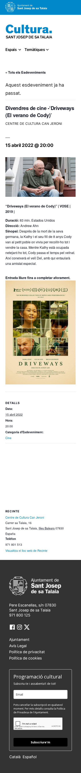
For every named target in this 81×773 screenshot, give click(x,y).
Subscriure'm (40, 742)
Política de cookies (25, 658)
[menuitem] (16, 756)
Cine (8, 438)
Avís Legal (18, 646)
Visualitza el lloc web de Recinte (26, 550)
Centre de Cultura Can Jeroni (24, 517)
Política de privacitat (27, 652)
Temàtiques (35, 49)
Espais (11, 49)
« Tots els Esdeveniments (25, 72)
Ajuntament (19, 639)
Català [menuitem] (15, 757)
